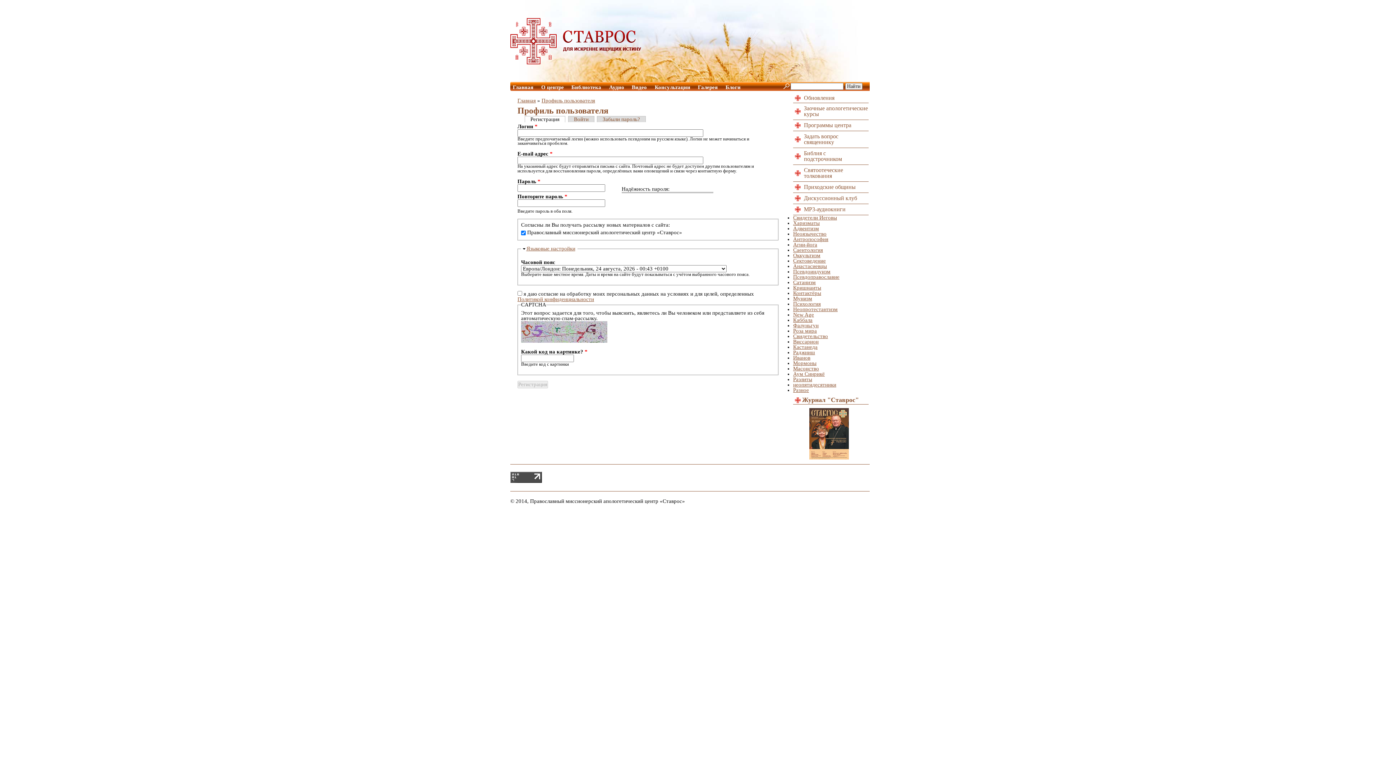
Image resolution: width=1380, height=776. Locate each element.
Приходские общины (830, 187)
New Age (803, 315)
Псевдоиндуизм (812, 271)
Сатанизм (804, 282)
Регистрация (545, 119)
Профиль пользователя (568, 100)
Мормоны (804, 363)
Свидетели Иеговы (815, 218)
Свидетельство (810, 336)
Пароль (529, 181)
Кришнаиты (807, 288)
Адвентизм (806, 228)
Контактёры (807, 293)
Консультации (672, 87)
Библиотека (586, 87)
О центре (552, 87)
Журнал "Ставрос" (830, 399)
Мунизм (802, 298)
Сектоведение (809, 261)
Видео (639, 87)
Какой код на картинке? (554, 352)
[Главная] (576, 62)
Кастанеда (805, 347)
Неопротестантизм (815, 309)
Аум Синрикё (809, 374)
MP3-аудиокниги (825, 209)
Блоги (733, 87)
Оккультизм (806, 255)
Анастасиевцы (810, 266)
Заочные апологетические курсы (836, 111)
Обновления (819, 98)
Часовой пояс (538, 262)
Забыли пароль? (621, 119)
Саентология (808, 250)
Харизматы (806, 223)
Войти (581, 119)
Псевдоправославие (816, 277)
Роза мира (805, 331)
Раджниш (804, 352)
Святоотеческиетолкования (823, 173)
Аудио (616, 87)
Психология (807, 304)
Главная (523, 87)
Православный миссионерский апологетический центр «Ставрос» (604, 232)
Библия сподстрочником (823, 156)
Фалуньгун (806, 325)
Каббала (803, 320)
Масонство (806, 368)
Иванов (801, 358)
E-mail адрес (535, 154)
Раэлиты (802, 379)
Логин (528, 126)
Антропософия (810, 239)
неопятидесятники (814, 385)
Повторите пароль (542, 196)
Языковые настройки (550, 248)
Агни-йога (805, 245)
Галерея (708, 87)
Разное (801, 390)
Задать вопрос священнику (821, 139)
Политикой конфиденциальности (556, 299)
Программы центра (827, 125)
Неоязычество (810, 234)
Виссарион (806, 342)
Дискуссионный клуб (830, 198)
